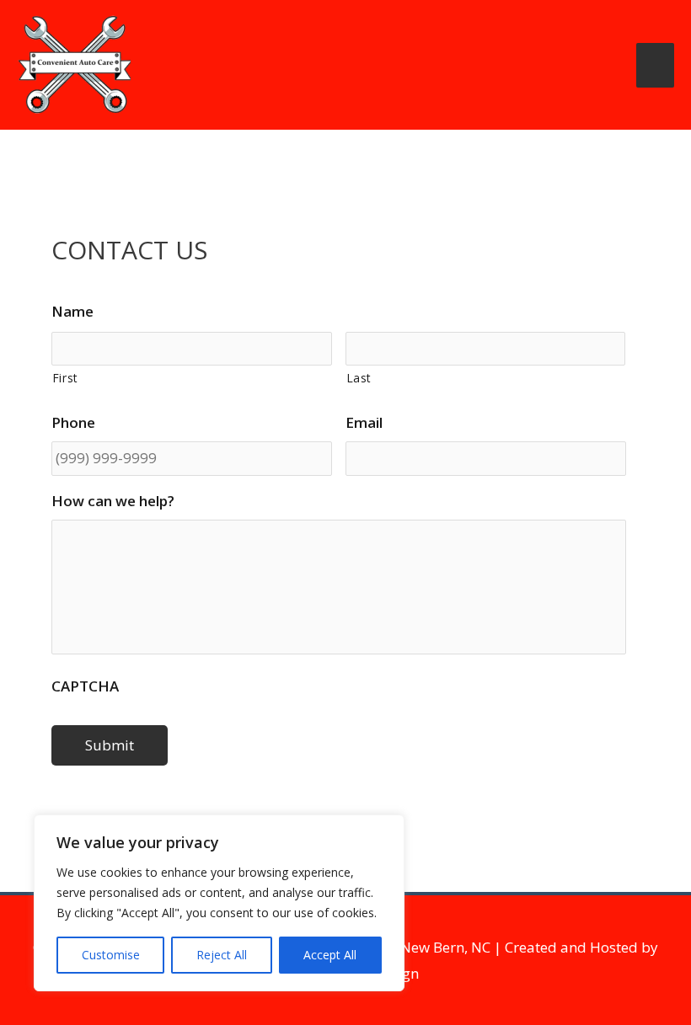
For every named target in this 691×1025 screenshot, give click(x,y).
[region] (219, 902)
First (65, 378)
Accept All (329, 955)
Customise (111, 955)
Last (359, 378)
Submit (109, 745)
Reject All (221, 955)
